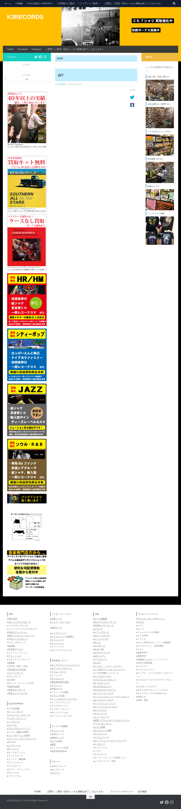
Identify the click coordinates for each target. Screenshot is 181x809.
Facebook (23, 49)
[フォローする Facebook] (40, 57)
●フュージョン (57, 643)
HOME (37, 791)
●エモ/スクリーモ (101, 652)
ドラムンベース (58, 672)
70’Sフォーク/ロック (18, 639)
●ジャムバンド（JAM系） (62, 636)
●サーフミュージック (103, 693)
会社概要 (142, 791)
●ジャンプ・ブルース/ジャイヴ (21, 739)
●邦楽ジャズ (56, 627)
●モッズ (97, 642)
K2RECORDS (25, 17)
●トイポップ (99, 744)
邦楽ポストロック (16, 690)
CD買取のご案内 (65, 3)
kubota (62, 84)
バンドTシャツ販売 (88, 3)
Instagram (36, 49)
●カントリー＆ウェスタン (105, 707)
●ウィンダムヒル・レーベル (63, 699)
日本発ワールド (15, 649)
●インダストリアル (102, 676)
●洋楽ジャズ (56, 619)
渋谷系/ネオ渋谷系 (17, 669)
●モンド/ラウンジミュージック (64, 665)
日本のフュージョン (17, 632)
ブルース (55, 773)
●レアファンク (14, 745)
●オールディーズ (101, 683)
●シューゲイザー (101, 639)
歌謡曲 (11, 646)
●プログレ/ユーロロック (104, 680)
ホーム (8, 3)
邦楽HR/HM (14, 686)
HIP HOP (12, 619)
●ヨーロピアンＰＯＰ (103, 700)
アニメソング (14, 656)
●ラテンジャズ (57, 640)
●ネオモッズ (99, 646)
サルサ (140, 622)
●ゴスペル (12, 725)
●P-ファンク (13, 749)
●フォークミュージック (104, 703)
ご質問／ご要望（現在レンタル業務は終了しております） (133, 3)
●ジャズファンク (58, 633)
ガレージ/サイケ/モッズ (19, 622)
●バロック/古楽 (57, 695)
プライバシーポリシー (121, 791)
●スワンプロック (101, 632)
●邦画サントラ (57, 737)
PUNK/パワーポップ (104, 625)
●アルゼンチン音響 (102, 730)
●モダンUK (98, 649)
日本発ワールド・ (145, 659)
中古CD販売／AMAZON (39, 3)
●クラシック (56, 685)
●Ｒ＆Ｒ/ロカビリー (102, 686)
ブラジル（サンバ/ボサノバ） (151, 619)
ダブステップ (100, 734)
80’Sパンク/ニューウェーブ (21, 635)
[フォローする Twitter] (36, 57)
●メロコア (98, 629)
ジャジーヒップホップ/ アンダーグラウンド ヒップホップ (18, 718)
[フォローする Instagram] (45, 57)
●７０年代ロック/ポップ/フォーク (109, 669)
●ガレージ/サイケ (101, 635)
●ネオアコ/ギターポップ (104, 622)
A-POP (11, 680)
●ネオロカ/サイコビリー (104, 690)
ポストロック (100, 713)
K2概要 (19, 3)
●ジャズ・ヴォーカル (60, 622)
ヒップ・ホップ (15, 711)
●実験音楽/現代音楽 (59, 682)
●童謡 (53, 744)
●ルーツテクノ (100, 710)
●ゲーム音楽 (56, 741)
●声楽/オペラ (56, 689)
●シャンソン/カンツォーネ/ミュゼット (111, 696)
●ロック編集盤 (100, 619)
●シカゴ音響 (99, 727)
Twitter (10, 49)
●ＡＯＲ (97, 663)
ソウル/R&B (14, 708)
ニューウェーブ (101, 717)
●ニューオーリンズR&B (18, 735)
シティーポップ (15, 673)
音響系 (11, 663)
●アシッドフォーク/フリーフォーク (110, 741)
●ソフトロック (100, 659)
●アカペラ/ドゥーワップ (18, 728)
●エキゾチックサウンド (61, 668)
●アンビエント (57, 678)
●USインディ (99, 656)
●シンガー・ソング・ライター (107, 666)
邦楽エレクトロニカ (17, 693)
